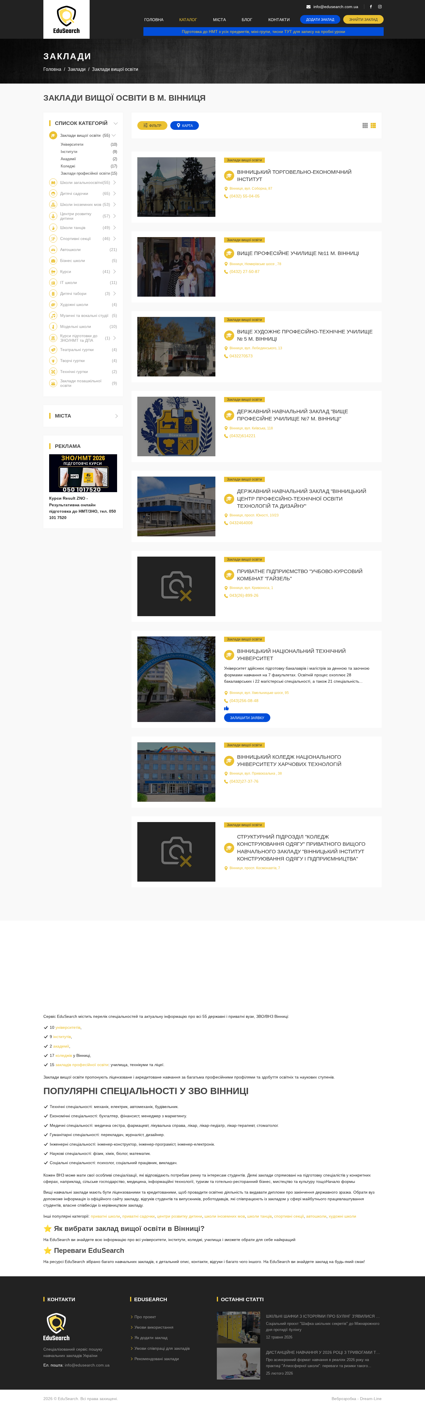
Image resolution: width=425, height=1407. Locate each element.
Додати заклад (320, 20)
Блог (247, 19)
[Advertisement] (212, 961)
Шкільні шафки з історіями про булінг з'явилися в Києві (322, 1316)
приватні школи (105, 1216)
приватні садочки (138, 1216)
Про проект (145, 1316)
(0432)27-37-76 (244, 781)
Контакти (279, 19)
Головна (153, 19)
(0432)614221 (243, 435)
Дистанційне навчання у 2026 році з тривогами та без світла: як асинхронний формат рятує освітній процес (322, 1353)
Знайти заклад (363, 20)
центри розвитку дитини (179, 1216)
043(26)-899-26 (244, 595)
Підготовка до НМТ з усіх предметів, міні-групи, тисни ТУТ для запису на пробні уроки (263, 31)
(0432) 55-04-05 (245, 196)
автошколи (316, 1216)
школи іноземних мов (224, 1216)
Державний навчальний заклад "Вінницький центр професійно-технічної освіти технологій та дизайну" (301, 498)
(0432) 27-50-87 (245, 271)
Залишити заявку (247, 718)
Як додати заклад (150, 1337)
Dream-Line (371, 1398)
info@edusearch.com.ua (87, 1365)
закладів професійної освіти (82, 1064)
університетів (68, 1027)
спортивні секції (289, 1216)
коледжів (64, 1055)
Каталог (188, 19)
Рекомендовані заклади (156, 1358)
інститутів (62, 1036)
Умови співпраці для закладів (162, 1348)
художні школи (342, 1216)
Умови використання (153, 1327)
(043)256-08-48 (244, 700)
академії (61, 1046)
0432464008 (241, 522)
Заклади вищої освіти (244, 160)
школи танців (259, 1216)
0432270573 (241, 356)
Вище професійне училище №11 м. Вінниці (298, 253)
